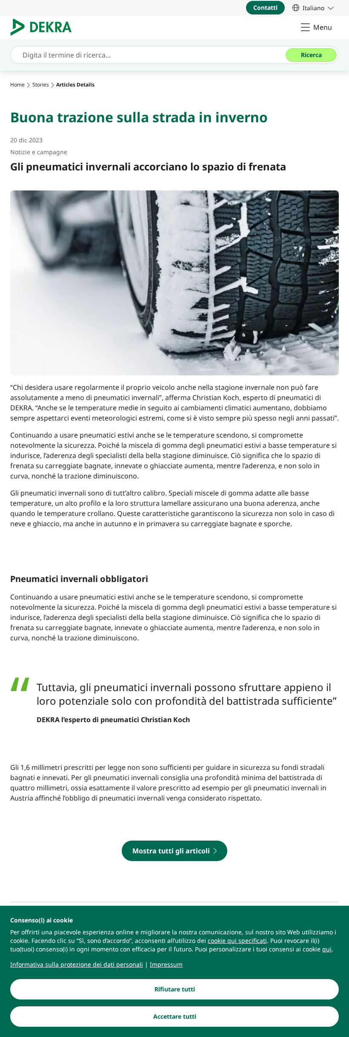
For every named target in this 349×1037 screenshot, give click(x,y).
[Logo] (44, 27)
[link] (313, 7)
